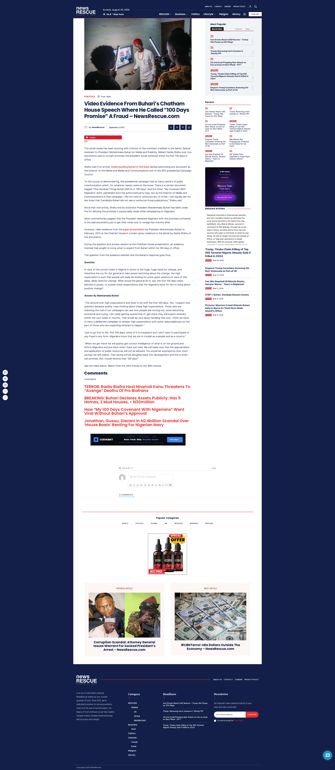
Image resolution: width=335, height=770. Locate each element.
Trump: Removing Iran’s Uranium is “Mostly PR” (226, 52)
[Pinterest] (183, 127)
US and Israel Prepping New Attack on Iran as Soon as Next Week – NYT (228, 63)
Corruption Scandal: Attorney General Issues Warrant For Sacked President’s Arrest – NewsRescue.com (124, 646)
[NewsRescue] (86, 11)
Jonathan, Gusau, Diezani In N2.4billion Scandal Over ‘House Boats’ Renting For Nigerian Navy (136, 423)
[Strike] (141, 485)
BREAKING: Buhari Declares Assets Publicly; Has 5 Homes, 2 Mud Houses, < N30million (132, 400)
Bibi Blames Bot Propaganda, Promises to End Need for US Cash (239, 142)
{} (163, 485)
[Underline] (138, 485)
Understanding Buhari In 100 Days (130, 166)
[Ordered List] (145, 485)
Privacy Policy (238, 721)
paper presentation (134, 229)
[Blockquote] (152, 485)
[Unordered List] (149, 485)
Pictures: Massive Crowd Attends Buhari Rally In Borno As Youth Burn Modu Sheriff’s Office (227, 308)
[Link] (160, 485)
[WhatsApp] (189, 127)
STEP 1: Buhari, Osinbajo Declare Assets (227, 294)
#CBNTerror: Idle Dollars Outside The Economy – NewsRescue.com (210, 647)
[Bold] (130, 485)
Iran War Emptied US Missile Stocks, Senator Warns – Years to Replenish (215, 157)
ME (211, 36)
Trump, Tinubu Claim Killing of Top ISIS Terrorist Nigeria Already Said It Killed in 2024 (229, 76)
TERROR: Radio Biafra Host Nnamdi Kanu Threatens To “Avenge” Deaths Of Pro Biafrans (137, 388)
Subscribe (252, 714)
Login (213, 468)
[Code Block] (156, 485)
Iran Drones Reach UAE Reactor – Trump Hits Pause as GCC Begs (229, 40)
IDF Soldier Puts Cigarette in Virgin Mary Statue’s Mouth (240, 156)
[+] (166, 485)
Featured (238, 29)
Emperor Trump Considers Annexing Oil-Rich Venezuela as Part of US (229, 88)
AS (86, 141)
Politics (89, 96)
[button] (255, 6)
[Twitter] (177, 127)
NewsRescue (98, 127)
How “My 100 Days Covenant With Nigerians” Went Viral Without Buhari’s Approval (134, 411)
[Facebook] (171, 127)
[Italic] (134, 485)
